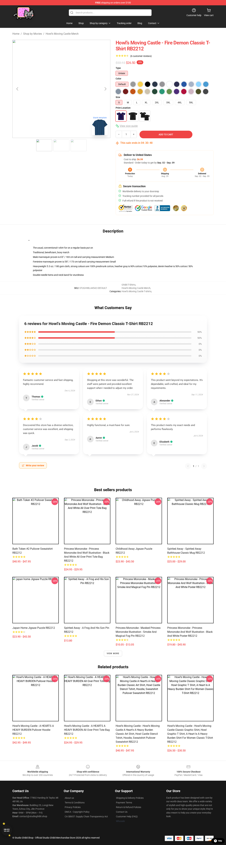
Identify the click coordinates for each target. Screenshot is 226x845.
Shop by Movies (32, 33)
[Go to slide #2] (61, 145)
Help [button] (220, 841)
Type (118, 68)
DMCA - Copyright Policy (77, 812)
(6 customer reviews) (141, 56)
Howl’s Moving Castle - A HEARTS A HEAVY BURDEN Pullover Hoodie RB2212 (33, 729)
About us (69, 798)
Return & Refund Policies (128, 807)
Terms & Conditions (75, 802)
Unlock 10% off (7, 830)
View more (113, 653)
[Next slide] (105, 88)
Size (118, 97)
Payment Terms (124, 802)
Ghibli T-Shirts (129, 284)
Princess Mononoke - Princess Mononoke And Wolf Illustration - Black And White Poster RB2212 (190, 631)
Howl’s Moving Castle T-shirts (136, 291)
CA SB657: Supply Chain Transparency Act (86, 816)
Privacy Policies (73, 807)
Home (15, 33)
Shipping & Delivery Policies (130, 798)
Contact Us (121, 812)
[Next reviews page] (204, 466)
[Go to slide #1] (44, 145)
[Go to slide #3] (79, 145)
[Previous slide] (17, 88)
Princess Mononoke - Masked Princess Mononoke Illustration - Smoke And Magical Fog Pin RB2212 (138, 631)
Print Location (123, 107)
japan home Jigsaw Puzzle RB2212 (33, 627)
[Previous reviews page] (188, 466)
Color (118, 78)
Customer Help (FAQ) (127, 816)
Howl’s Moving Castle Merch (62, 33)
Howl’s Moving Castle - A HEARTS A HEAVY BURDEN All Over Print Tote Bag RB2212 (87, 729)
